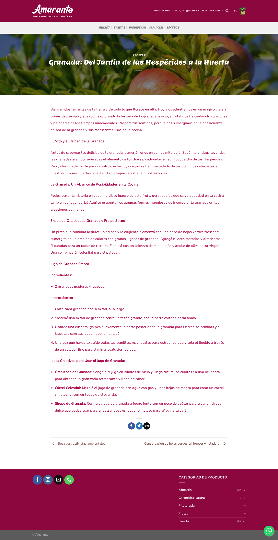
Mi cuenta (216, 10)
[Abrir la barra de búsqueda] (227, 11)
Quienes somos (196, 10)
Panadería (137, 27)
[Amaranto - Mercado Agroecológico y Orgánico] (52, 11)
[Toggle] (244, 521)
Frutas (119, 27)
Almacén (156, 27)
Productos (162, 10)
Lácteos (173, 27)
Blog (178, 10)
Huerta (105, 27)
